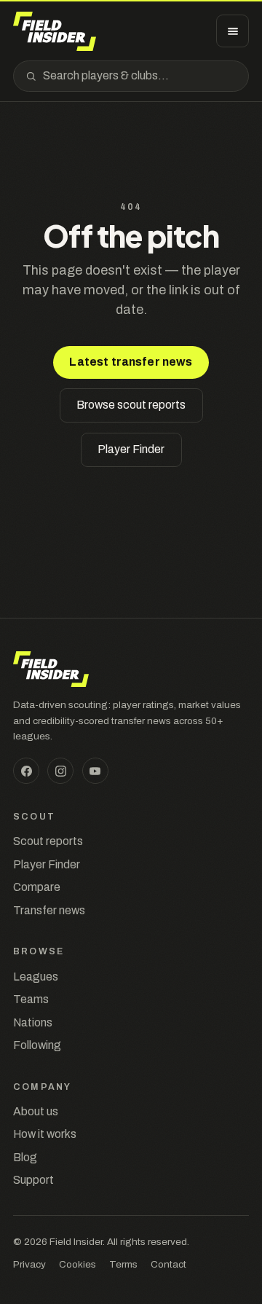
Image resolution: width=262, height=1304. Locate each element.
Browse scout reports (131, 404)
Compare (36, 887)
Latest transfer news (130, 362)
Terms (123, 1264)
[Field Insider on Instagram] (60, 771)
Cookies (77, 1264)
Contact (168, 1264)
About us (35, 1111)
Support (33, 1180)
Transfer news (49, 910)
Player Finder (131, 449)
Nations (32, 1022)
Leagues (35, 976)
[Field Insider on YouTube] (95, 771)
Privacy (29, 1264)
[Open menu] (232, 31)
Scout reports (48, 841)
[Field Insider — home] (54, 31)
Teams (31, 999)
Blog (25, 1157)
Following (37, 1045)
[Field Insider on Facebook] (26, 771)
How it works (44, 1134)
